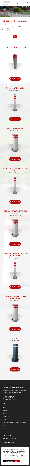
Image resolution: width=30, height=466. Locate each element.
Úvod (4, 407)
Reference (6, 416)
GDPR (4, 425)
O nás (4, 413)
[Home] (2, 13)
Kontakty (5, 431)
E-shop (5, 428)
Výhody (5, 419)
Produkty (5, 410)
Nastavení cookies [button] (8, 461)
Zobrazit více (16, 78)
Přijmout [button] (17, 461)
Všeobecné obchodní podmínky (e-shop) (14, 422)
